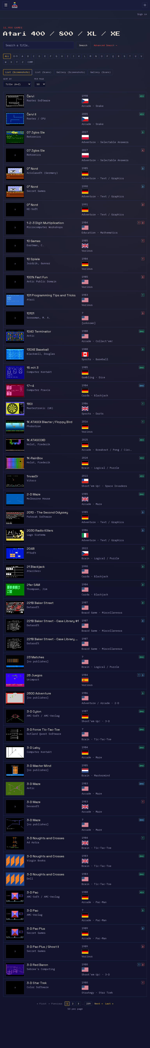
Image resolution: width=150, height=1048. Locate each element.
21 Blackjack (36, 567)
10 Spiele (33, 259)
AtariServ (34, 571)
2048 (31, 549)
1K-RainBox (35, 458)
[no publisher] (38, 661)
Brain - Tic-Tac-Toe (96, 739)
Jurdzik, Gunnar (38, 263)
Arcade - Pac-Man (94, 902)
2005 (85, 114)
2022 (85, 475)
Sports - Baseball (95, 359)
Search (83, 45)
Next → (99, 1003)
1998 (85, 95)
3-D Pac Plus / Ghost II (43, 947)
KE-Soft (32, 209)
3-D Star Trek (37, 983)
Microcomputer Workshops (45, 227)
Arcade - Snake (93, 106)
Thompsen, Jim (37, 589)
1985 (85, 168)
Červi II (31, 114)
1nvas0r (32, 476)
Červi (30, 96)
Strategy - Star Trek (97, 992)
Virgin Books (36, 860)
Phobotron (34, 426)
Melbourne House (38, 498)
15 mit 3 (32, 368)
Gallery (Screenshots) (70, 72)
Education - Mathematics (100, 232)
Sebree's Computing (41, 969)
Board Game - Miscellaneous (102, 612)
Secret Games (36, 191)
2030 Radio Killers (40, 530)
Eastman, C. (35, 245)
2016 (85, 421)
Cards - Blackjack (95, 395)
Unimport (33, 679)
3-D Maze (33, 784)
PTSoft (31, 553)
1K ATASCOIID (36, 440)
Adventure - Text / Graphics (103, 178)
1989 (85, 928)
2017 (85, 132)
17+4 (30, 386)
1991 (85, 204)
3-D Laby (33, 748)
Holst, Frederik (38, 444)
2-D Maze (33, 494)
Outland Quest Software (44, 734)
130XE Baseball (38, 350)
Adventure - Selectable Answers (105, 142)
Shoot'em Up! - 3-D (96, 721)
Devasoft (33, 806)
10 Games (33, 241)
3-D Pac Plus (36, 929)
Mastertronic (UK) (40, 408)
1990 (85, 186)
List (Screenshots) (17, 72)
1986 (85, 403)
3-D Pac (32, 892)
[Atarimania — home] (15, 5)
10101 (30, 313)
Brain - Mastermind (96, 775)
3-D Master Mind (39, 766)
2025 (85, 439)
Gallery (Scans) (100, 72)
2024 (85, 457)
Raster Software (38, 100)
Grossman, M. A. (38, 317)
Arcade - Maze (92, 504)
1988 (85, 331)
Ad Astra (33, 842)
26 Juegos (34, 675)
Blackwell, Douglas (41, 353)
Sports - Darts (93, 413)
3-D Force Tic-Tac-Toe (43, 730)
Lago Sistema (36, 534)
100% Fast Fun (37, 277)
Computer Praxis (38, 390)
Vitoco (31, 480)
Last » (109, 1003)
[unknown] (89, 323)
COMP (30, 62)
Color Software (38, 987)
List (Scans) (43, 72)
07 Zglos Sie (36, 132)
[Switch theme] (145, 5)
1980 (85, 964)
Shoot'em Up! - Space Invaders (104, 486)
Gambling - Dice (93, 377)
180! (30, 404)
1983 (85, 295)
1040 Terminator (39, 331)
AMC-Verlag (34, 914)
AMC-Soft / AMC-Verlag (43, 715)
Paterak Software (39, 516)
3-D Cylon (34, 711)
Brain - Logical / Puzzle (100, 468)
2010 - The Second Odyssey (47, 512)
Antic (31, 335)
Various (87, 250)
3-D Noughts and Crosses (45, 838)
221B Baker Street (40, 603)
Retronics (34, 136)
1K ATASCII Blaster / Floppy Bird (49, 422)
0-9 (15, 56)
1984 (85, 222)
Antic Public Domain (41, 281)
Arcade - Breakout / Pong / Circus (107, 449)
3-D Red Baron (37, 965)
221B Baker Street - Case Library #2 (53, 639)
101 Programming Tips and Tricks (51, 295)
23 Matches (35, 657)
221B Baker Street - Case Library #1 (53, 621)
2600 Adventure (39, 693)
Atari (31, 299)
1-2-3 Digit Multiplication (45, 223)
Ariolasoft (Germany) (42, 173)
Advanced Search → (105, 45)
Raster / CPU (36, 118)
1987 (85, 602)
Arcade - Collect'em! (97, 341)
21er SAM (33, 585)
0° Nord (32, 169)
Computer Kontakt (39, 372)
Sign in (142, 14)
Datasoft (33, 607)
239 (88, 1003)
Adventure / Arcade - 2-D (100, 703)
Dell (30, 878)
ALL (7, 56)
